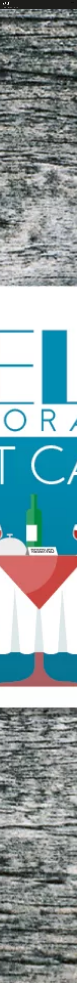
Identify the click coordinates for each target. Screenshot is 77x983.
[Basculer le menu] (72, 3)
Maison (5, 8)
